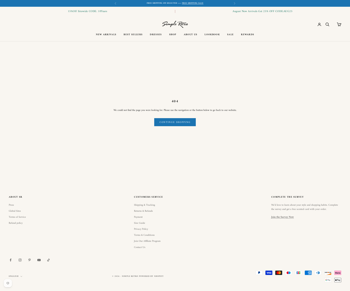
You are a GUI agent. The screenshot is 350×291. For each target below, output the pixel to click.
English (14, 276)
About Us (190, 35)
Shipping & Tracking (144, 205)
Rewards (247, 35)
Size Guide (139, 223)
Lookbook (212, 35)
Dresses (156, 35)
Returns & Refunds (143, 211)
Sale (230, 35)
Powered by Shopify (151, 276)
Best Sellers (133, 35)
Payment (138, 217)
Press (11, 205)
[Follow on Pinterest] (29, 260)
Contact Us (139, 247)
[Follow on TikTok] (48, 260)
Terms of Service (17, 217)
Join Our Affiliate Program (147, 241)
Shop (172, 35)
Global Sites (15, 211)
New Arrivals (106, 35)
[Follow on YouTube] (39, 260)
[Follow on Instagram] (20, 260)
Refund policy (16, 223)
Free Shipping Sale (192, 3)
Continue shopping (175, 122)
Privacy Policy (141, 229)
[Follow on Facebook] (10, 260)
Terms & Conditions (144, 235)
